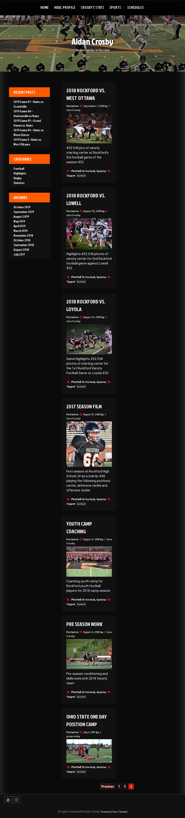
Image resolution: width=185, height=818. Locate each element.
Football (90, 171)
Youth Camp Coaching (79, 527)
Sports (115, 7)
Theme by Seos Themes (113, 811)
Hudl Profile (64, 7)
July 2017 (19, 254)
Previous (107, 786)
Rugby (17, 178)
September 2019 (24, 212)
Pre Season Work (84, 624)
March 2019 (21, 230)
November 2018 (23, 235)
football (81, 175)
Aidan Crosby (92, 41)
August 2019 (21, 216)
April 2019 (19, 226)
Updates (101, 171)
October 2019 (22, 207)
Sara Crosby (73, 110)
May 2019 (19, 221)
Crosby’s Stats (92, 7)
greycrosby (73, 736)
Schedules (135, 7)
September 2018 (24, 245)
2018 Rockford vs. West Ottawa (85, 94)
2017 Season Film (84, 406)
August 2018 (21, 249)
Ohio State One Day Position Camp (86, 720)
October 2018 (22, 240)
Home (44, 7)
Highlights (20, 173)
